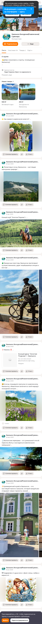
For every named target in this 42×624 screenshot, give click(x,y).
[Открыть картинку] (19, 302)
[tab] (4, 50)
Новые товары (7, 81)
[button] (10, 44)
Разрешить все (12, 14)
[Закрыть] (31, 9)
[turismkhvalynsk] (3, 114)
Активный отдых (7, 104)
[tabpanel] (21, 359)
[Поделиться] (22, 154)
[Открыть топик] (21, 119)
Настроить (26, 14)
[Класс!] (3, 423)
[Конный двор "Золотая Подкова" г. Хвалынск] (21, 360)
